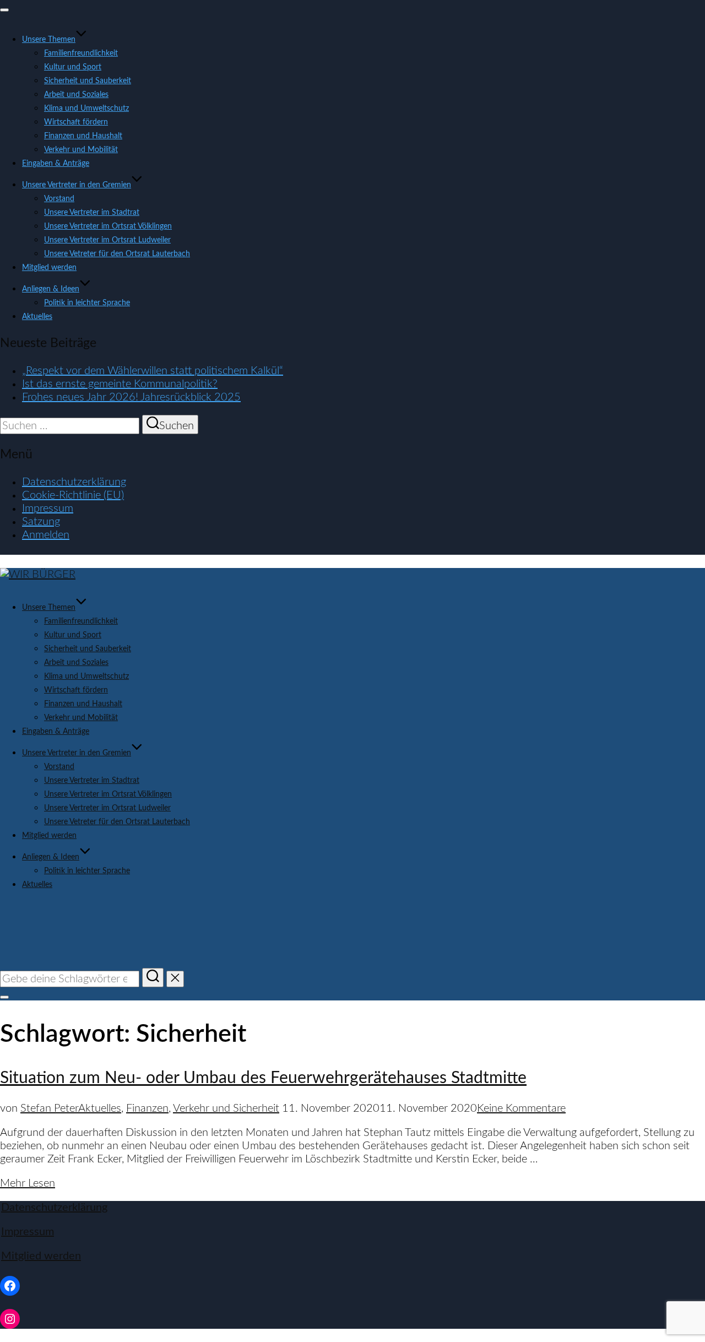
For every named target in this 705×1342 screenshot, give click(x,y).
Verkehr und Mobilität (81, 150)
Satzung (41, 521)
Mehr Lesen (27, 1183)
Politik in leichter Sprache (87, 303)
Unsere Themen (48, 40)
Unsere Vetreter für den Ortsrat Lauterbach (117, 254)
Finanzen (147, 1108)
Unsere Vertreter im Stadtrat (91, 213)
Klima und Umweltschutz (86, 108)
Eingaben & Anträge (55, 163)
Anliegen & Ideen (50, 289)
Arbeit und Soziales (76, 95)
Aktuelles (37, 317)
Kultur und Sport (72, 67)
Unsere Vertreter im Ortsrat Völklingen (108, 226)
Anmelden (45, 534)
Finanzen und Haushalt (83, 136)
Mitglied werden (49, 268)
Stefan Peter (49, 1108)
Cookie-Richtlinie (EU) (73, 495)
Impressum (47, 508)
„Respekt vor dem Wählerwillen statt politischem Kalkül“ (152, 370)
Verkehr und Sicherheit (226, 1108)
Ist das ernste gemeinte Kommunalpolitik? (120, 383)
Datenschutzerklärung (74, 482)
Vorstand (59, 199)
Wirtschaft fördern (76, 122)
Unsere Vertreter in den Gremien (76, 185)
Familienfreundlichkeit (81, 53)
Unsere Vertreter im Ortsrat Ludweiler (107, 240)
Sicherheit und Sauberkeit (87, 81)
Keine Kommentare (521, 1108)
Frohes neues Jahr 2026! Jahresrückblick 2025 (131, 397)
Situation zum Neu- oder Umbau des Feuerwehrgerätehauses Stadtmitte (263, 1078)
